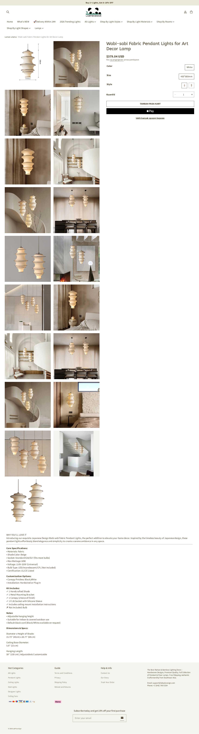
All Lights (89, 21)
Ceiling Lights (13, 682)
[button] (8, 12)
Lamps (38, 28)
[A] (184, 85)
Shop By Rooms (164, 21)
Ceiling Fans (13, 696)
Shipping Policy (61, 682)
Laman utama (11, 37)
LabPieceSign (17, 729)
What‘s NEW (23, 21)
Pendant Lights (14, 677)
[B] (191, 85)
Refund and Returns (63, 687)
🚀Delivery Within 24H (44, 21)
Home (10, 21)
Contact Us (105, 673)
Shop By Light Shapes (17, 28)
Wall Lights (12, 687)
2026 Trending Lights (70, 21)
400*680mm (186, 76)
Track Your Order (108, 682)
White (189, 67)
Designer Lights (14, 691)
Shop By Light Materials (138, 21)
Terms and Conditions (63, 673)
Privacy (57, 677)
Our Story (105, 677)
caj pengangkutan (117, 60)
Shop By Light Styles (110, 21)
